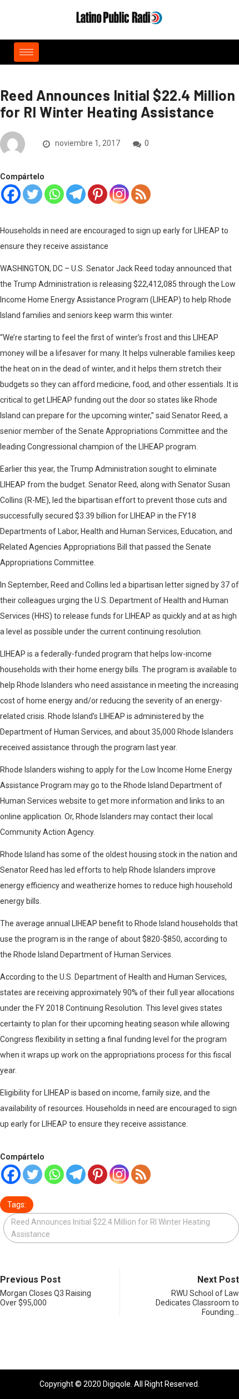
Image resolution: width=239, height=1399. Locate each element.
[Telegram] (76, 194)
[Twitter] (32, 194)
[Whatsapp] (54, 194)
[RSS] (141, 194)
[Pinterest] (97, 194)
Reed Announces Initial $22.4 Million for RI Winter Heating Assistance (110, 1228)
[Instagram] (119, 194)
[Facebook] (11, 194)
